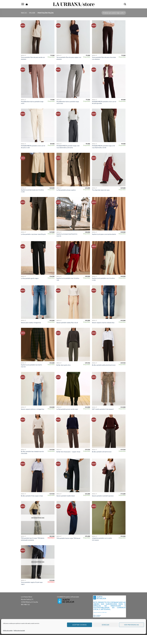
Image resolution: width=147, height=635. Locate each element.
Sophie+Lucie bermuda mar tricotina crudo (32, 191)
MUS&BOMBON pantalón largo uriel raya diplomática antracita (67, 146)
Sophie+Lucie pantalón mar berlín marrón (31, 366)
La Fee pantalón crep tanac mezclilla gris (33, 234)
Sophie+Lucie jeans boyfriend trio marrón (66, 235)
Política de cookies (8, 630)
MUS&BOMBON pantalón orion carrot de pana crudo (33, 146)
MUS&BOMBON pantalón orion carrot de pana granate (104, 102)
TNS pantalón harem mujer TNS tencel (68, 538)
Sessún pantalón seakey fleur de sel (67, 322)
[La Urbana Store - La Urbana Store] (73, 4)
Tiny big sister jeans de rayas (101, 190)
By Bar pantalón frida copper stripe (32, 496)
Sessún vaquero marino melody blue (103, 322)
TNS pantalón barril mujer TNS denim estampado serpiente (32, 539)
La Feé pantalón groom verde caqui (67, 409)
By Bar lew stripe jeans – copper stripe (68, 451)
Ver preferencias (131, 625)
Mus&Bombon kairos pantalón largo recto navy (67, 102)
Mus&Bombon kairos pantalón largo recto (32, 102)
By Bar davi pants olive (63, 365)
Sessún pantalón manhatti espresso (103, 496)
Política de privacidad (19, 630)
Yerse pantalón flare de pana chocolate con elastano (104, 58)
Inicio (24, 13)
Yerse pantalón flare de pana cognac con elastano (68, 58)
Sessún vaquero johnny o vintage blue (32, 409)
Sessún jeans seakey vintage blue (31, 322)
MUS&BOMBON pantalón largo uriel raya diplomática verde (103, 146)
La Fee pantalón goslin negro (29, 278)
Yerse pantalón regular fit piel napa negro (31, 583)
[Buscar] (125, 4)
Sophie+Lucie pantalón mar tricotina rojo (67, 279)
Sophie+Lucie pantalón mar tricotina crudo (103, 279)
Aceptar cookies (79, 625)
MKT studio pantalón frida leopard (103, 409)
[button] (22, 4)
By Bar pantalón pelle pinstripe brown (104, 365)
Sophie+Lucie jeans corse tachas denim (104, 234)
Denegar (105, 625)
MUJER (32, 13)
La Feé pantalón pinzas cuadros (66, 190)
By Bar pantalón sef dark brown (102, 451)
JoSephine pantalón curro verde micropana (102, 539)
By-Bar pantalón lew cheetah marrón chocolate (32, 452)
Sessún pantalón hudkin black (65, 496)
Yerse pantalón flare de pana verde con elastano (33, 58)
